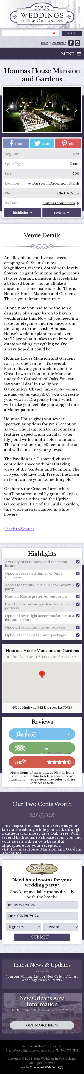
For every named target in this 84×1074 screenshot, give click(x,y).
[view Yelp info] (42, 762)
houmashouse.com (58, 203)
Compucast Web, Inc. (43, 1067)
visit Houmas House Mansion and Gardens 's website (42, 851)
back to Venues (19, 529)
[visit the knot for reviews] (42, 734)
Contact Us (59, 43)
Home (44, 43)
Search (71, 33)
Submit (40, 937)
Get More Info (42, 1025)
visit (71, 43)
